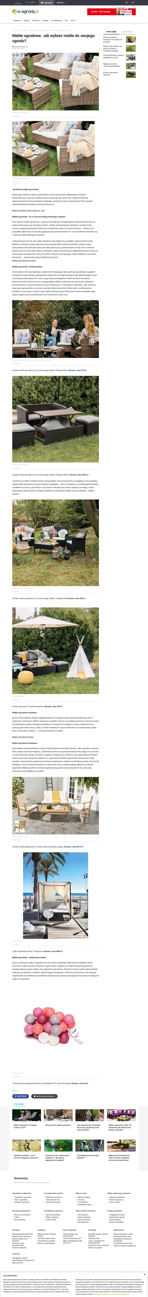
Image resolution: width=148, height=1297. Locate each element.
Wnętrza (36, 20)
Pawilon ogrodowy (116, 1200)
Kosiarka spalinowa (53, 1202)
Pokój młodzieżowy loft (72, 1238)
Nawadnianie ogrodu (117, 1217)
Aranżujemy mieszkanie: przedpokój (123, 1240)
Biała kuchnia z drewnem (21, 1236)
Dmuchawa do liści (53, 1200)
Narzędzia (23, 30)
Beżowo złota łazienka (46, 1243)
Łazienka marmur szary (46, 1238)
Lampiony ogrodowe (22, 1202)
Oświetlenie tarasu (84, 1205)
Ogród (26, 20)
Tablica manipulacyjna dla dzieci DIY (72, 1242)
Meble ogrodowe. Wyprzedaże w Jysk (28, 210)
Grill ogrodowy (82, 1215)
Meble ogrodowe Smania (22, 737)
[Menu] (133, 2)
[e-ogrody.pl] (47, 2)
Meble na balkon (83, 1197)
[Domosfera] (31, 2)
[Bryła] (61, 2)
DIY (66, 20)
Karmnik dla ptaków (53, 1215)
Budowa (17, 20)
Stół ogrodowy (83, 1222)
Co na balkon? (82, 1202)
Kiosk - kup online (100, 12)
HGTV (73, 20)
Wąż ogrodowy (19, 1220)
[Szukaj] (127, 2)
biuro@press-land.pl (20, 1258)
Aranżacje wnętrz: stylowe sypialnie (98, 1235)
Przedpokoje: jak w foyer (123, 1243)
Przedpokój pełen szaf (122, 1236)
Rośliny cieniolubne (116, 1222)
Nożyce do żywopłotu (22, 1215)
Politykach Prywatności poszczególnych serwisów (111, 1294)
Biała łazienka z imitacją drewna (47, 1235)
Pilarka (16, 1217)
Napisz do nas (17, 1263)
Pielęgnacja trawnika (117, 1215)
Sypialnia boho (93, 1238)
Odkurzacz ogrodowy (54, 1197)
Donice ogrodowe (21, 1200)
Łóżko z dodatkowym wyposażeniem (96, 1242)
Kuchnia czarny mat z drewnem (20, 1240)
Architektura (56, 20)
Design (45, 20)
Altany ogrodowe (52, 1217)
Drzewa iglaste (115, 1220)
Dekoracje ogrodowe (117, 1197)
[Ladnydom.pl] (18, 2)
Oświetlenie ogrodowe (22, 1197)
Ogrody (14, 30)
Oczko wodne (51, 1220)
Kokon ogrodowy (83, 1220)
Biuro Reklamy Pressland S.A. (23, 1260)
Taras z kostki (114, 1202)
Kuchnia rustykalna (19, 1248)
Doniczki (80, 1200)
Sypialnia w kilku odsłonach (98, 1245)
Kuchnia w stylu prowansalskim (18, 1244)
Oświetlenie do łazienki (46, 1241)
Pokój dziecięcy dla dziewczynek (70, 1235)
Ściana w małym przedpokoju (125, 1246)
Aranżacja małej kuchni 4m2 (22, 1234)
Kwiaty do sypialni (95, 1248)
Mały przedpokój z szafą (123, 1234)
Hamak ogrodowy (84, 1217)
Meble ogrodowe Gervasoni (24, 260)
